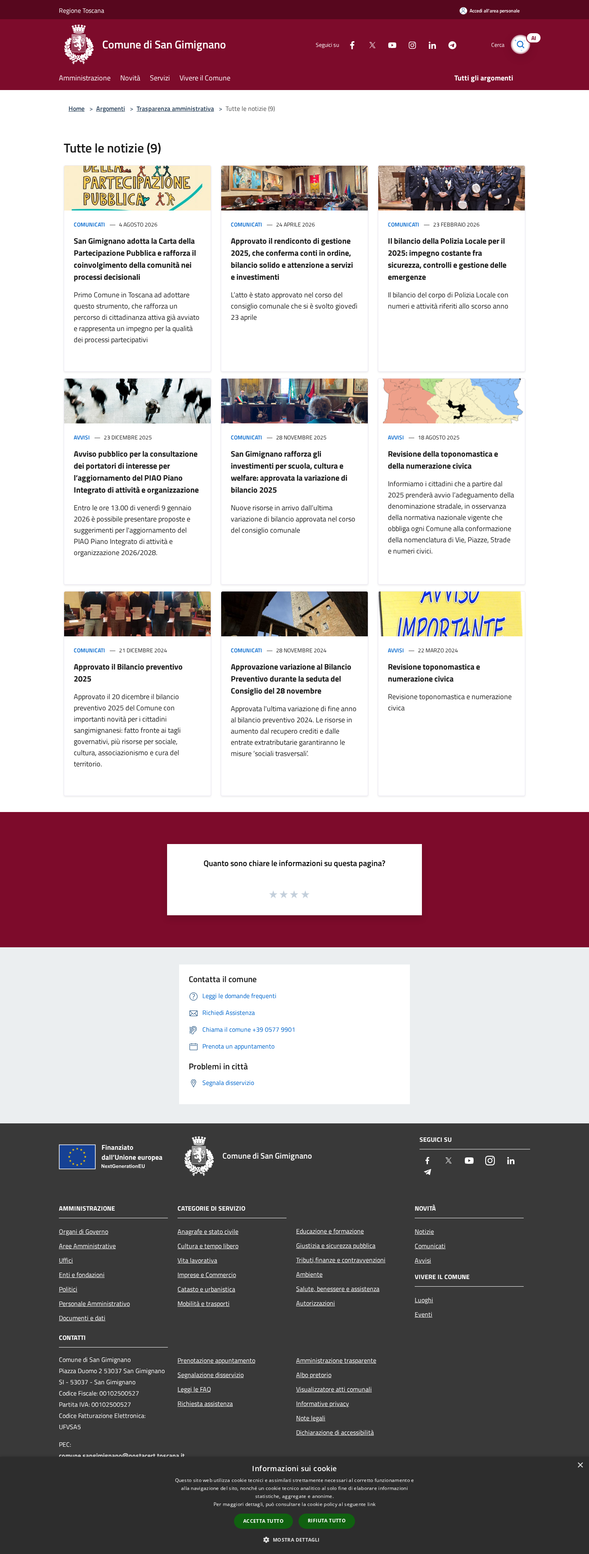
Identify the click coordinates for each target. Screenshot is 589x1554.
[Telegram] (449, 44)
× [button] (580, 1465)
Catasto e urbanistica (206, 1289)
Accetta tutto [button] (263, 1521)
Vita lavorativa (197, 1260)
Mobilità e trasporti (204, 1303)
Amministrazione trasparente (336, 1360)
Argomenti (110, 108)
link (371, 1504)
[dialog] (294, 1505)
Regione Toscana (81, 10)
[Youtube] (389, 44)
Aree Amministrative (87, 1246)
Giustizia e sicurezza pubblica (335, 1245)
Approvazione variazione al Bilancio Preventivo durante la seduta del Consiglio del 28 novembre (291, 678)
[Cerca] (520, 44)
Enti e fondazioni (82, 1274)
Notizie (424, 1231)
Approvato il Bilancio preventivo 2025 (128, 672)
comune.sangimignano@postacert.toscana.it (122, 1455)
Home (77, 108)
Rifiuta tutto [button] (327, 1520)
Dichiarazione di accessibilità (335, 1432)
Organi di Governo (83, 1231)
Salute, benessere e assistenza (337, 1288)
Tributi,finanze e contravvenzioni (340, 1260)
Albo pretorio (313, 1375)
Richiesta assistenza (205, 1403)
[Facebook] (349, 44)
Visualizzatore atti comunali (334, 1389)
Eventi (423, 1314)
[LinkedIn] (429, 44)
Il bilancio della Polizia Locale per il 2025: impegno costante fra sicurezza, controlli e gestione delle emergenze (447, 259)
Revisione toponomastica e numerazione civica (434, 672)
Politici (68, 1289)
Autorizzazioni (315, 1303)
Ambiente (309, 1274)
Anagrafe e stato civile (208, 1231)
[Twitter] (369, 44)
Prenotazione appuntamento (216, 1360)
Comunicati (89, 224)
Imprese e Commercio (207, 1274)
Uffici (66, 1260)
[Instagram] (409, 44)
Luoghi (424, 1300)
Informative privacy (322, 1403)
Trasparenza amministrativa (175, 108)
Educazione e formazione (330, 1231)
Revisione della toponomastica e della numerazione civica (443, 459)
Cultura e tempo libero (208, 1246)
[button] (294, 1539)
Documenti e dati (82, 1318)
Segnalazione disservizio (211, 1375)
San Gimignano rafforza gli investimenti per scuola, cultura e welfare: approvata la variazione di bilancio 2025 (289, 471)
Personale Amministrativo (94, 1303)
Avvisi (82, 437)
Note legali (310, 1418)
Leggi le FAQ (194, 1389)
